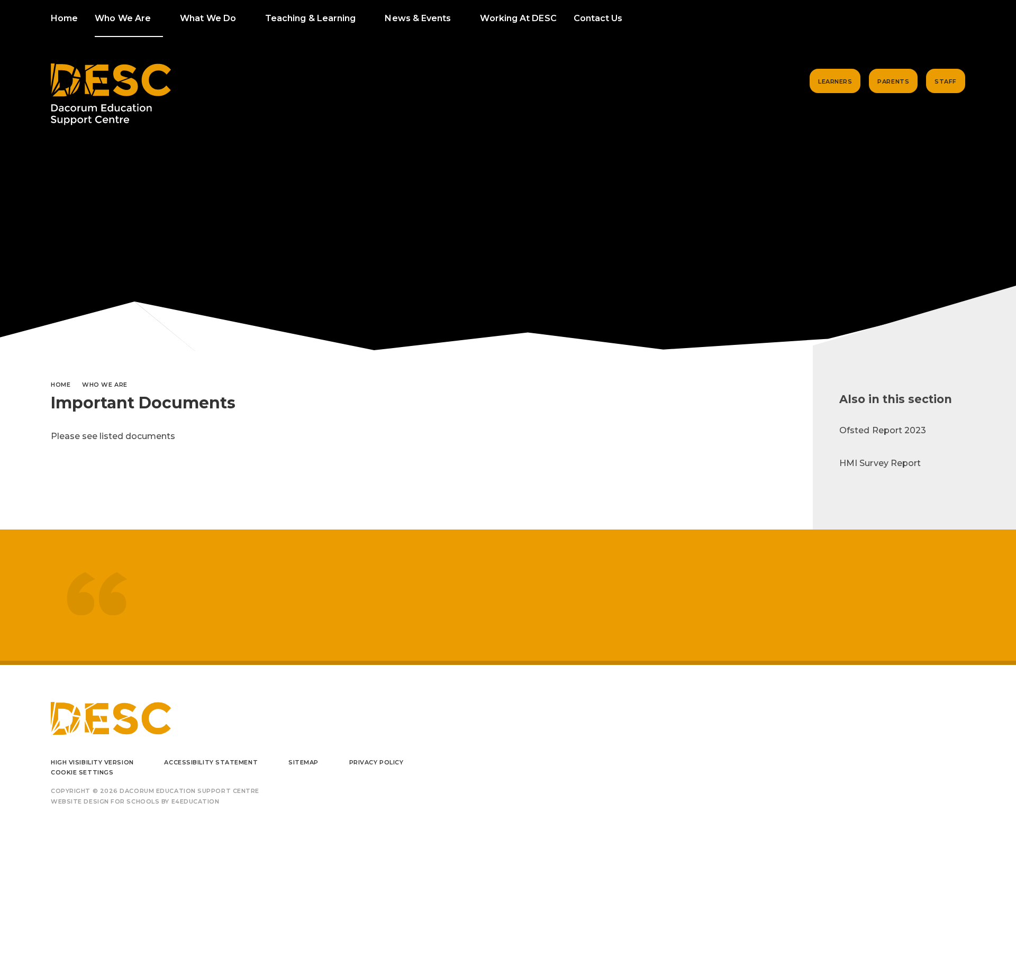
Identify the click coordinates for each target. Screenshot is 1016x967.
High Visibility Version (92, 762)
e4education (195, 801)
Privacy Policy (376, 762)
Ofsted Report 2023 (882, 430)
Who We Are (105, 384)
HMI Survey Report (880, 463)
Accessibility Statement (211, 762)
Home (60, 384)
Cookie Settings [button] (82, 772)
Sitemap (303, 762)
